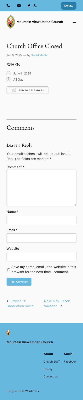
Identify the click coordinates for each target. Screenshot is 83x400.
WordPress (32, 391)
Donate (68, 5)
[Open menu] (74, 21)
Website (13, 248)
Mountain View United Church (40, 22)
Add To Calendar (30, 90)
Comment (15, 167)
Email (12, 230)
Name (13, 212)
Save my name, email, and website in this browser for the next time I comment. (43, 269)
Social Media (39, 55)
